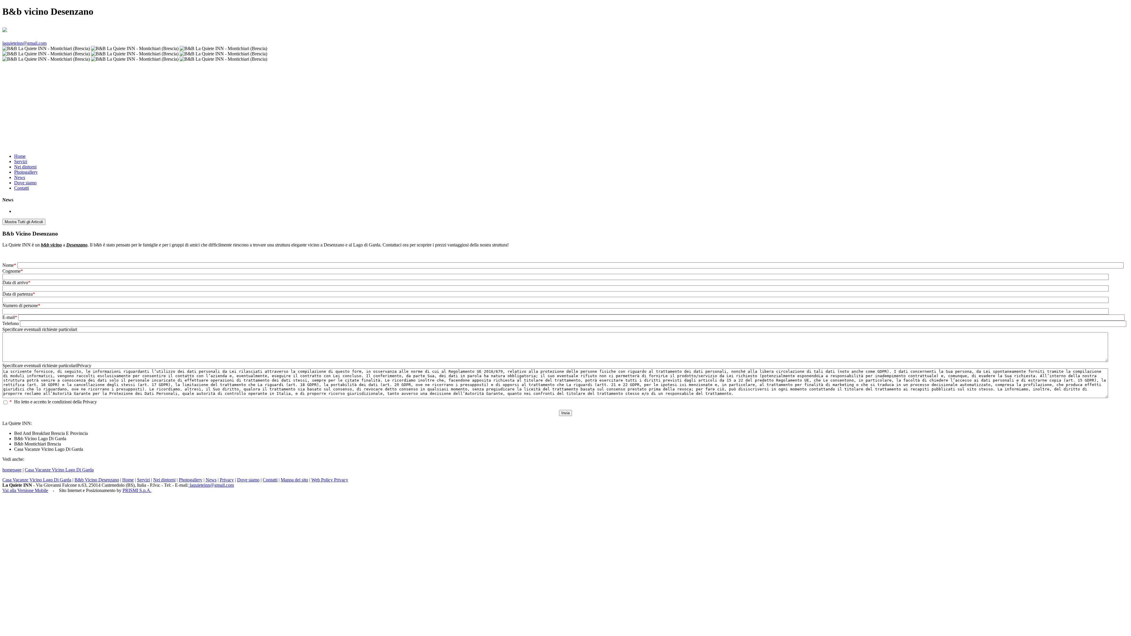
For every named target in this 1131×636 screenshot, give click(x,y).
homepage (12, 469)
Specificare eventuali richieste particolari (39, 329)
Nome (9, 265)
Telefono (10, 323)
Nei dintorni (25, 166)
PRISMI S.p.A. (137, 490)
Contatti (21, 188)
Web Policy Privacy (329, 479)
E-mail (9, 317)
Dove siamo (25, 182)
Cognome (12, 271)
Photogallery (26, 172)
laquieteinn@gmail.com (24, 43)
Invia (565, 413)
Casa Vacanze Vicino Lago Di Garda (59, 469)
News (19, 177)
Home (20, 156)
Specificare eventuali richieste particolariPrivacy (46, 365)
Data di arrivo (16, 282)
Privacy (227, 479)
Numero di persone (21, 305)
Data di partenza (18, 294)
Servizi (20, 161)
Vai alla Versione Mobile (25, 490)
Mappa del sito (294, 479)
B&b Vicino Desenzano (97, 479)
